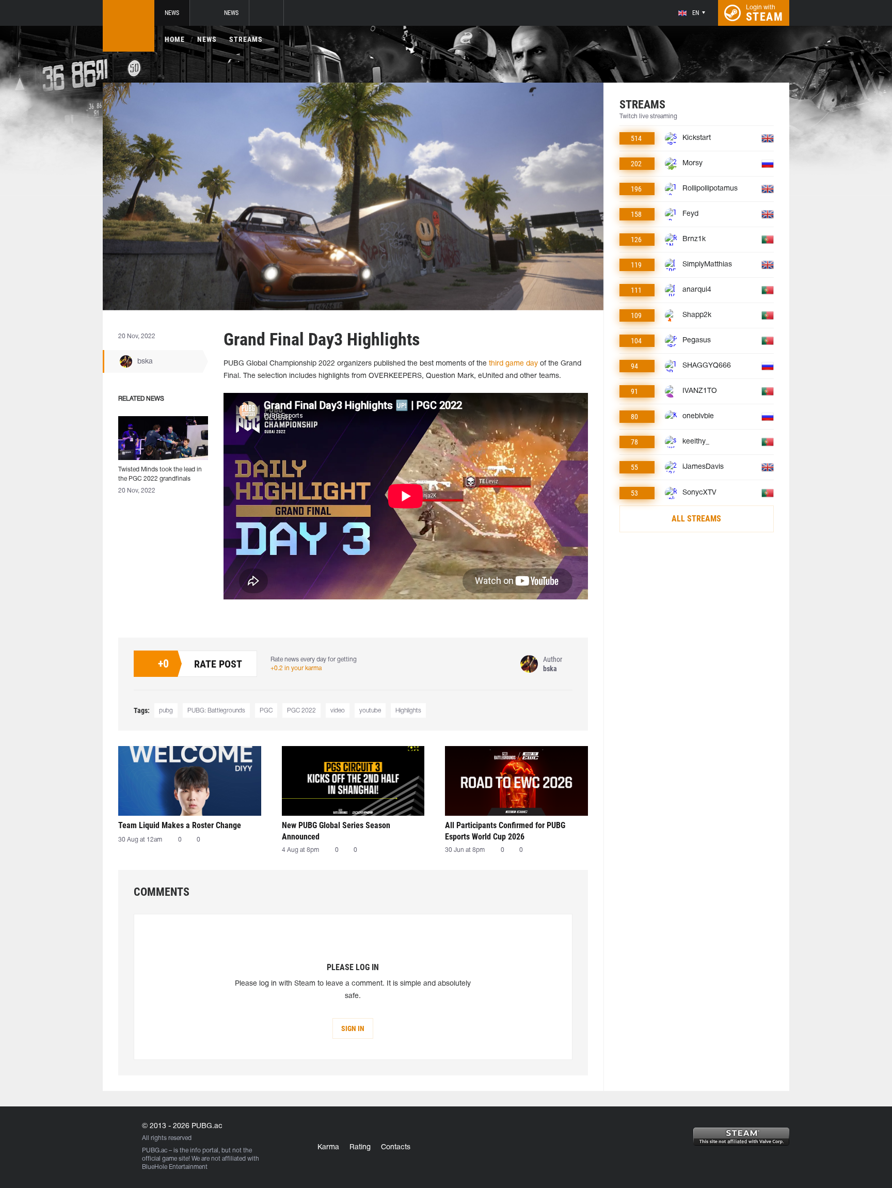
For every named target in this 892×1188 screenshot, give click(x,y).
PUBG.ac (154, 1150)
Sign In (352, 1028)
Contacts (395, 1147)
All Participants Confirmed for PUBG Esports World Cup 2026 (505, 831)
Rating (360, 1147)
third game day (513, 363)
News (172, 13)
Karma (328, 1147)
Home (175, 39)
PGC (266, 711)
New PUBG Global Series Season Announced (336, 831)
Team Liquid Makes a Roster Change (179, 825)
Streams (246, 39)
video (337, 711)
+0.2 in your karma (296, 668)
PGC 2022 (301, 711)
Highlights (408, 711)
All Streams (696, 519)
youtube (370, 711)
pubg (166, 711)
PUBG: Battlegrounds (216, 711)
